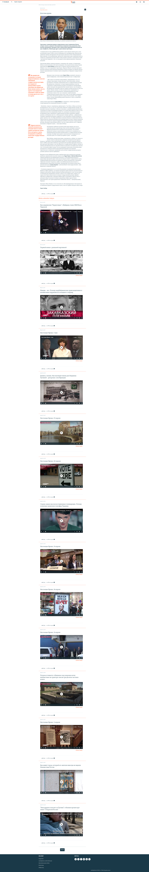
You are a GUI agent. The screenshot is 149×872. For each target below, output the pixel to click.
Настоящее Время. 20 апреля (48, 465)
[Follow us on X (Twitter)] (81, 859)
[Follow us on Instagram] (78, 859)
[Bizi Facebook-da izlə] (144, 2)
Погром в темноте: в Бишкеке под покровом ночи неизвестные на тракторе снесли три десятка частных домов (68, 683)
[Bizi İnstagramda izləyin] (140, 2)
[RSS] (87, 859)
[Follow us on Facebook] (75, 859)
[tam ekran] (81, 232)
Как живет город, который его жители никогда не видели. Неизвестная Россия (60, 771)
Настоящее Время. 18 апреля (48, 594)
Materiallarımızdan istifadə (44, 863)
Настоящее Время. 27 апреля (48, 422)
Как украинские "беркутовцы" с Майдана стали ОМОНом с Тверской (58, 211)
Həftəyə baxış (41, 867)
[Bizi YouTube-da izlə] (136, 2)
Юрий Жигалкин (43, 9)
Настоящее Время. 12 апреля (48, 637)
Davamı (62, 849)
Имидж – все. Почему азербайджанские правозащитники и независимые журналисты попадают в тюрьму (67, 297)
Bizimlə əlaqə (41, 865)
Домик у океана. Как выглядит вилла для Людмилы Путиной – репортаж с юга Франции (62, 382)
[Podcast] (89, 859)
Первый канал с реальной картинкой (50, 252)
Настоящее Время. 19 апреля (48, 551)
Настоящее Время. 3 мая (47, 337)
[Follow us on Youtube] (84, 859)
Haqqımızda (41, 858)
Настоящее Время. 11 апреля (48, 726)
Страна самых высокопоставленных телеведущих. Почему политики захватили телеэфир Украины (65, 510)
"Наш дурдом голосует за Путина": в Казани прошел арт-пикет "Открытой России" (61, 814)
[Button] (43, 194)
